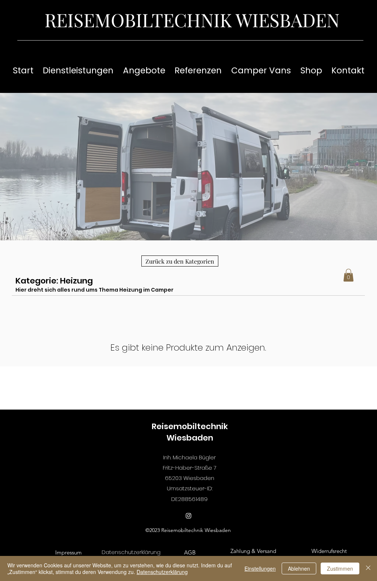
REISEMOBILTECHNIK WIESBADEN (192, 19)
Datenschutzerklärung (162, 571)
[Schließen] (368, 568)
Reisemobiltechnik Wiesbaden (190, 432)
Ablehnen (299, 568)
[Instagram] (188, 515)
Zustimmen (340, 568)
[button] (348, 275)
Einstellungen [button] (260, 568)
